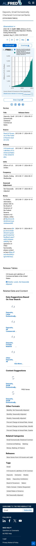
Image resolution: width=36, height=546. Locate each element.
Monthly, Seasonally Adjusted (16, 414)
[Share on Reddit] (19, 104)
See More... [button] (18, 364)
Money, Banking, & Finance (16, 448)
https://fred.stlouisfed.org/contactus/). (9, 254)
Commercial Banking (13, 444)
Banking (25, 444)
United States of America (15, 491)
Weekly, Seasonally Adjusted (16, 418)
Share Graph (17, 100)
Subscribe (28, 510)
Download (24, 45)
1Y (7, 40)
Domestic (18, 475)
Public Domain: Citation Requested (18, 487)
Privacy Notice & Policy (10, 542)
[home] (12, 3)
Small (8, 467)
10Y (17, 40)
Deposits (10, 475)
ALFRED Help (7, 533)
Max (22, 40)
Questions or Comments (11, 530)
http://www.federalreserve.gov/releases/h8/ (9, 221)
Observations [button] (8, 26)
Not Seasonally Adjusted (15, 495)
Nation (24, 483)
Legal (4, 539)
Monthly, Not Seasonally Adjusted (18, 410)
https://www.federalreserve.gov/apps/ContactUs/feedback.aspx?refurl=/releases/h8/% (9, 235)
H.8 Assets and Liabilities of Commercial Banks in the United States (9, 152)
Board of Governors (13, 483)
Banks (9, 479)
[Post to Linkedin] (23, 104)
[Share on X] (12, 104)
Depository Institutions (20, 479)
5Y (12, 40)
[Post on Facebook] (15, 104)
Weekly (25, 475)
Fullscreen (27, 94)
